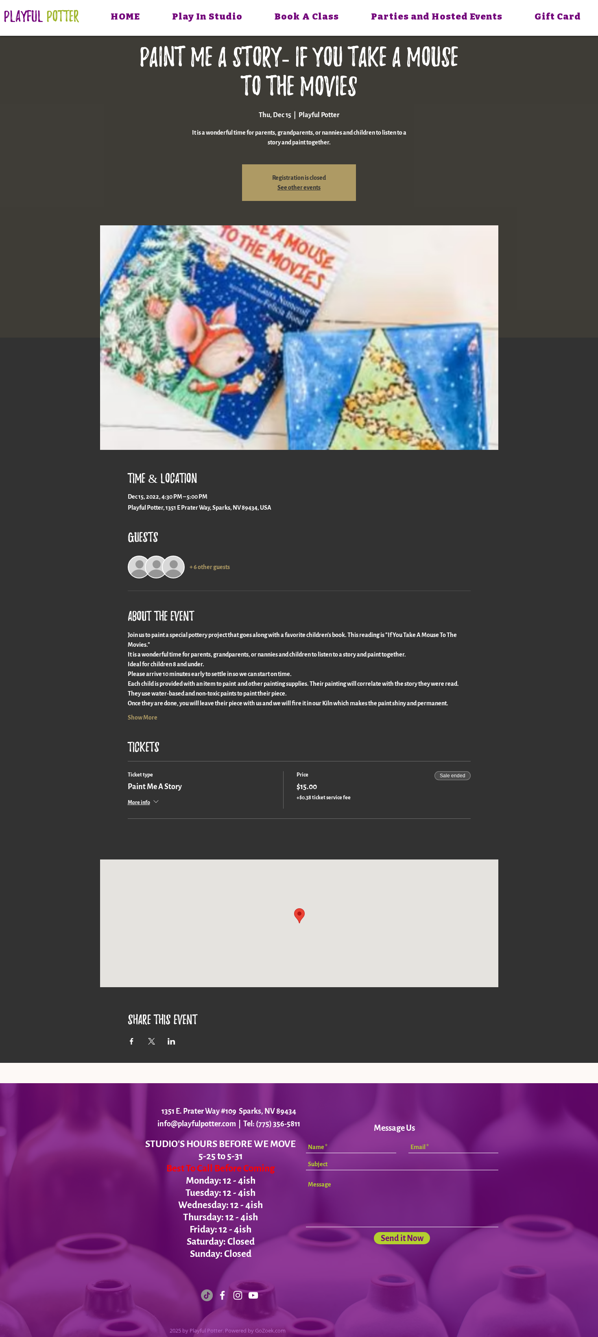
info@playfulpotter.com (196, 1124)
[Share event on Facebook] (131, 1041)
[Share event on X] (151, 1041)
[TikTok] (207, 1295)
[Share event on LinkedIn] (171, 1041)
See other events (299, 187)
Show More (142, 717)
